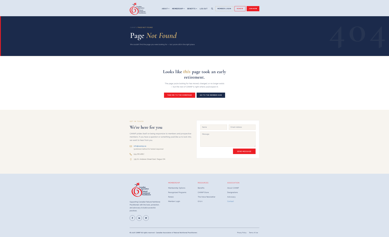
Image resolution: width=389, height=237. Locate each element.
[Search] (212, 9)
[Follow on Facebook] (132, 218)
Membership (177, 9)
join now (253, 8)
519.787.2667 (139, 154)
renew (240, 8)
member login (224, 8)
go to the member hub (211, 95)
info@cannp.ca (140, 146)
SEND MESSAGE (244, 151)
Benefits (191, 9)
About (165, 9)
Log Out (204, 9)
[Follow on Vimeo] (146, 218)
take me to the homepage (179, 95)
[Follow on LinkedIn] (139, 218)
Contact (230, 201)
